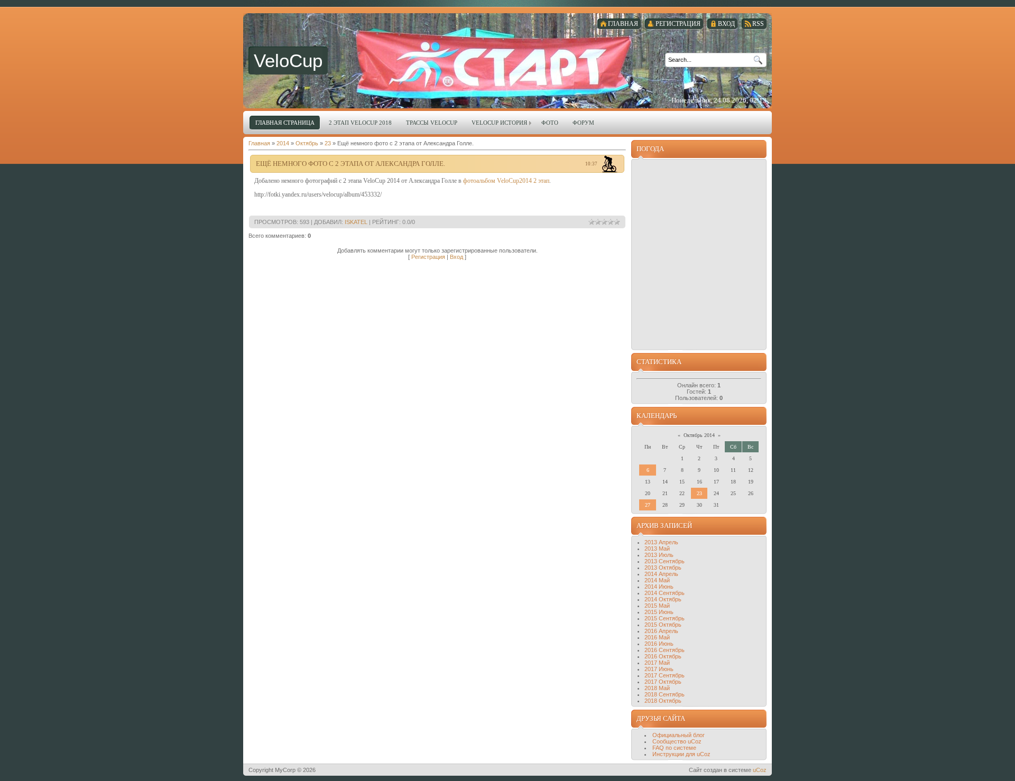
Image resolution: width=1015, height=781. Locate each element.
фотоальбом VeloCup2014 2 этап (506, 180)
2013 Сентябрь (664, 561)
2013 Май (657, 548)
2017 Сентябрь (664, 675)
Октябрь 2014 (699, 435)
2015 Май (657, 605)
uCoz (760, 770)
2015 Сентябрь (664, 618)
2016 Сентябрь (664, 650)
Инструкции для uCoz (681, 754)
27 (647, 505)
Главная (259, 143)
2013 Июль (658, 555)
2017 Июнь (658, 669)
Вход (456, 257)
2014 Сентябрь (664, 593)
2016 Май (657, 637)
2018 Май (657, 688)
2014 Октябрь (662, 599)
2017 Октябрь (662, 681)
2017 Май (657, 662)
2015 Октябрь (662, 624)
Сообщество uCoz (677, 741)
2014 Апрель (661, 574)
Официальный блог (678, 735)
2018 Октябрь (662, 701)
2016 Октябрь (662, 656)
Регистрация (428, 257)
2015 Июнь (658, 612)
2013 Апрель (661, 542)
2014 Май (657, 580)
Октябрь (307, 143)
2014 (282, 143)
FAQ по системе (674, 748)
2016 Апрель (661, 631)
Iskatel (356, 222)
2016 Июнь (658, 643)
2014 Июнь (658, 586)
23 (328, 143)
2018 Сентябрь (664, 694)
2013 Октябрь (662, 567)
